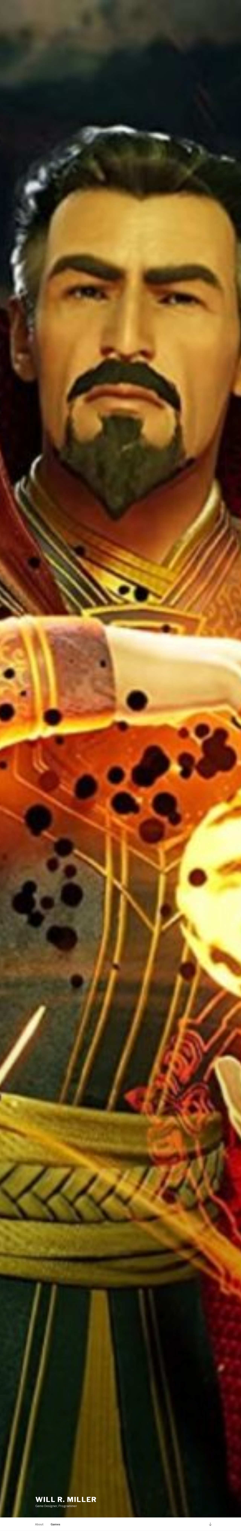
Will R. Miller (66, 1499)
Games (55, 1524)
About (39, 1524)
